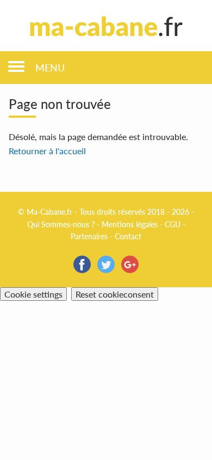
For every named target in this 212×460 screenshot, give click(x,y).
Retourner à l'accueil (47, 151)
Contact (128, 236)
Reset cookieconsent (115, 294)
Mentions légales (130, 224)
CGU (172, 224)
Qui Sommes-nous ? (61, 224)
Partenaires (89, 236)
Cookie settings (33, 294)
